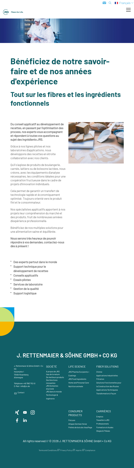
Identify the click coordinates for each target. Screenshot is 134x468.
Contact (21, 392)
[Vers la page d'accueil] (13, 12)
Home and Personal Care (78, 383)
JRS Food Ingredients (77, 379)
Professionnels (102, 424)
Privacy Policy (66, 450)
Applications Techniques (106, 390)
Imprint (79, 450)
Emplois (99, 416)
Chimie (99, 372)
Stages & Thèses (103, 431)
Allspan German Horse (77, 424)
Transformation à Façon (106, 393)
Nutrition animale (75, 386)
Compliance (90, 450)
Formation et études (104, 427)
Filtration (100, 379)
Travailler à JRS (102, 420)
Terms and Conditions (48, 450)
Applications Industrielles (107, 375)
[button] (128, 10)
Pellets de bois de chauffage (80, 427)
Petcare (71, 420)
